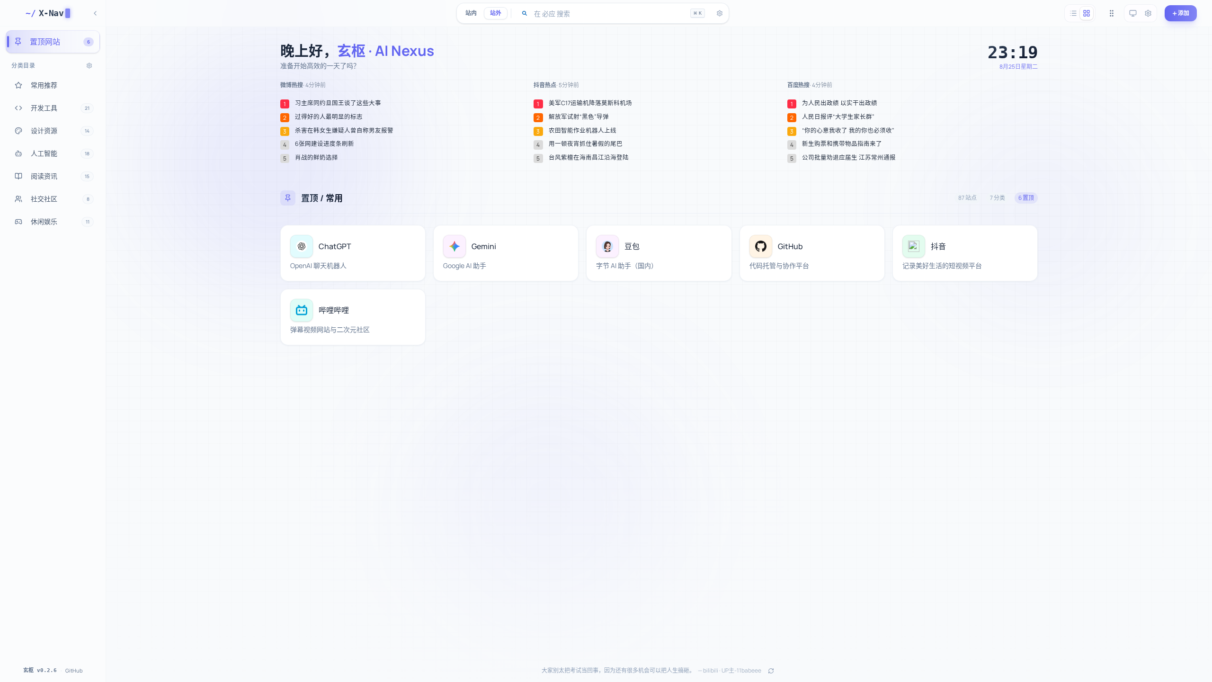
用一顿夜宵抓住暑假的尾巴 (586, 144)
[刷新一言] (770, 670)
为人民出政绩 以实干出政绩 (839, 103)
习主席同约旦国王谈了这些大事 (338, 103)
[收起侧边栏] (95, 13)
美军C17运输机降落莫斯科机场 (590, 103)
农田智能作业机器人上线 (582, 131)
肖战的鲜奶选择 (316, 158)
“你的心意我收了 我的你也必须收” (848, 131)
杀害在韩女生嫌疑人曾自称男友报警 (344, 131)
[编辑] (412, 237)
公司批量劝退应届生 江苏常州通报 (849, 158)
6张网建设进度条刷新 (324, 144)
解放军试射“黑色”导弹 (579, 117)
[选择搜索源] (524, 13)
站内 (471, 13)
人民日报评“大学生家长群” (838, 117)
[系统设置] (1148, 13)
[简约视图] (1073, 13)
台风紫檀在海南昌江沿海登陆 (589, 158)
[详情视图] (1086, 13)
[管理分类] (89, 66)
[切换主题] (1133, 13)
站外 (495, 13)
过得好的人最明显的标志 (329, 117)
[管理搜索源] (720, 13)
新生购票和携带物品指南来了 (842, 144)
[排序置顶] (1111, 13)
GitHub (74, 670)
